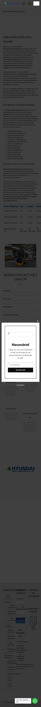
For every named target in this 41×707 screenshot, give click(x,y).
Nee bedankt (20, 385)
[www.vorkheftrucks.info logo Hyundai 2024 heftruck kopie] (11, 2)
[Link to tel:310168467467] (29, 3)
